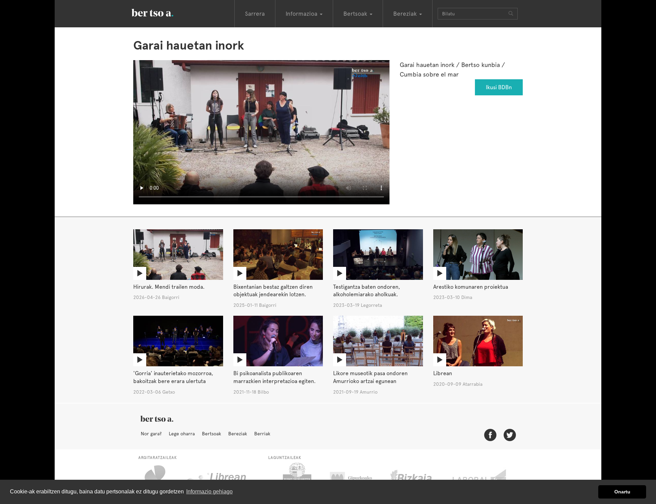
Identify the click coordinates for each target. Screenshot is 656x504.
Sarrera (255, 13)
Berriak (262, 433)
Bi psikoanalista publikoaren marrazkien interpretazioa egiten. (274, 377)
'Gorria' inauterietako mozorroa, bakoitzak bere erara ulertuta (173, 377)
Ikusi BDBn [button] (499, 87)
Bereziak (237, 433)
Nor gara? (151, 433)
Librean (442, 373)
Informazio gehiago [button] (209, 491)
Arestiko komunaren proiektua (470, 287)
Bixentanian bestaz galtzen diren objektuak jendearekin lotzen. (273, 291)
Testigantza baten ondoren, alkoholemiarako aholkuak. (366, 291)
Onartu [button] (622, 491)
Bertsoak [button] (356, 13)
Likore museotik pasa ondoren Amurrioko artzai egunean (370, 377)
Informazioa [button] (302, 13)
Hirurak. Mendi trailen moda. (169, 287)
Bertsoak (211, 433)
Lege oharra (182, 433)
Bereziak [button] (406, 13)
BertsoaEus (162, 12)
